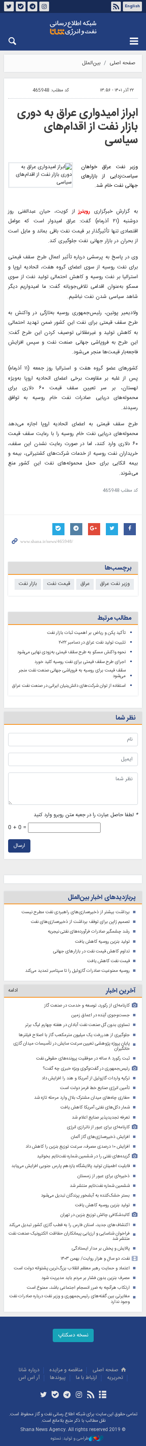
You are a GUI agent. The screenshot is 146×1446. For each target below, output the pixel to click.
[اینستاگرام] (79, 1395)
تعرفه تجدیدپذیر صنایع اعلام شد (101, 1117)
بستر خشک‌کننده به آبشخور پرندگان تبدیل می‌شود (85, 1195)
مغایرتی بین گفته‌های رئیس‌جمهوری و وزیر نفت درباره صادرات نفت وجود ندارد (69, 1299)
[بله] (55, 1395)
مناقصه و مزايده (65, 1370)
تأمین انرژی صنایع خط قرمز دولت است (95, 1088)
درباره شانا (29, 1370)
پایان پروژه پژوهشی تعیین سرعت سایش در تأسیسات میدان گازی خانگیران (71, 1046)
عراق (85, 584)
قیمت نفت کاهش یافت (108, 961)
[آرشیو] (102, 1395)
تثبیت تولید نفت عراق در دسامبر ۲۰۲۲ (92, 642)
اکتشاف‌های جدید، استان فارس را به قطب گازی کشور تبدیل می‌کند (69, 1225)
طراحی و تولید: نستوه (70, 1438)
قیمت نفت (58, 584)
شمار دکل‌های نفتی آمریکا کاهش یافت (95, 1107)
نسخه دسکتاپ (73, 1335)
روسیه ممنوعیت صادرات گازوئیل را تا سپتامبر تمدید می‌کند (77, 970)
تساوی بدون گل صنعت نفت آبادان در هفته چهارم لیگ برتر (77, 1025)
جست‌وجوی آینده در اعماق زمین (100, 1015)
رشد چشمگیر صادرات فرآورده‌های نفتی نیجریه (89, 931)
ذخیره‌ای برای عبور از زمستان (103, 1176)
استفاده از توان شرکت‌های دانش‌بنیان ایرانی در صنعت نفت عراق (69, 685)
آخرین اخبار (120, 991)
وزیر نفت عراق (115, 584)
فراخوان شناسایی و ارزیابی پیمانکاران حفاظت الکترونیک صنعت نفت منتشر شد (69, 1236)
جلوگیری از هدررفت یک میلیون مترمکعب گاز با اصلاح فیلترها (74, 1035)
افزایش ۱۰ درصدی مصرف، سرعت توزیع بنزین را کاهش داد (78, 1146)
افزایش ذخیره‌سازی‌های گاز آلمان (100, 1137)
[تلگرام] (67, 1395)
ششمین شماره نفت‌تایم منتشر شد (100, 1185)
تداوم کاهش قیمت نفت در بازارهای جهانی (91, 951)
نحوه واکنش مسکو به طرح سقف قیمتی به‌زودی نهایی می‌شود (71, 652)
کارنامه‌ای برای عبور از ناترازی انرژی (98, 1127)
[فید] (91, 1395)
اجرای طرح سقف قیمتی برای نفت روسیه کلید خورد (80, 662)
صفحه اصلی (122, 63)
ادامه (13, 990)
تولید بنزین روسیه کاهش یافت (102, 941)
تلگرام (32, 6)
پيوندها (58, 1378)
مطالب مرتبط (114, 618)
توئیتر (9, 6)
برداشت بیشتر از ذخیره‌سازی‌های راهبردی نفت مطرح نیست (75, 912)
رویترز (82, 211)
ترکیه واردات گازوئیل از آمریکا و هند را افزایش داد (86, 1078)
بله (21, 6)
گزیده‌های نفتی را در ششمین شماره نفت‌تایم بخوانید (83, 1156)
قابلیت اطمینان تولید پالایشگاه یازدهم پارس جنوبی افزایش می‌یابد (70, 1166)
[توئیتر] (43, 1395)
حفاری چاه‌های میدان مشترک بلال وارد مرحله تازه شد (82, 1097)
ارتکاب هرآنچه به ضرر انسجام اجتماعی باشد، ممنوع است (78, 1287)
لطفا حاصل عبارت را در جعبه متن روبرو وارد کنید (86, 815)
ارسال (19, 846)
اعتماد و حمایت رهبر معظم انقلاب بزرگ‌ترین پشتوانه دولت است (72, 1268)
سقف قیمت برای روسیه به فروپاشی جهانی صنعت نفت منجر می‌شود (72, 673)
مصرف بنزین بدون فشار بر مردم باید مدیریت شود (85, 1278)
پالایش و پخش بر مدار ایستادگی (101, 1248)
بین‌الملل (91, 63)
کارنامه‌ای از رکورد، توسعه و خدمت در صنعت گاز (87, 1005)
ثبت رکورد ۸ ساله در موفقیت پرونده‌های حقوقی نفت (83, 1058)
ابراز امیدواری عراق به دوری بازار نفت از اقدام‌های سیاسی (77, 127)
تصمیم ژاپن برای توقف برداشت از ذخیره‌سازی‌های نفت (80, 922)
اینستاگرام (44, 6)
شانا (73, 28)
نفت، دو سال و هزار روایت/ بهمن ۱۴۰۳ (95, 1258)
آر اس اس (29, 1378)
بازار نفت (28, 584)
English (132, 6)
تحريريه (115, 1378)
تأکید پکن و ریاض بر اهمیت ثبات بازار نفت (86, 632)
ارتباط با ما (86, 1378)
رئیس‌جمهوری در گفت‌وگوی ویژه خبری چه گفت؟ (86, 1068)
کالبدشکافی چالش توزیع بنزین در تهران (95, 1215)
